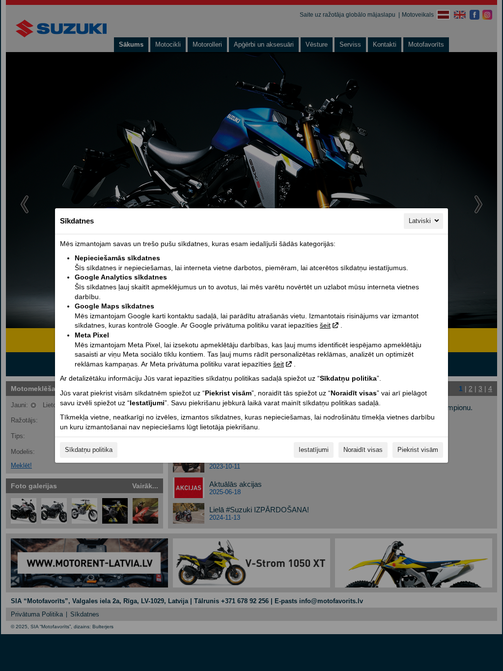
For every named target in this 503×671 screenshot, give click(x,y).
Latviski (420, 220)
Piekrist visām (417, 449)
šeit (325, 325)
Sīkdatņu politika (88, 449)
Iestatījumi (314, 449)
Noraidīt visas (363, 449)
